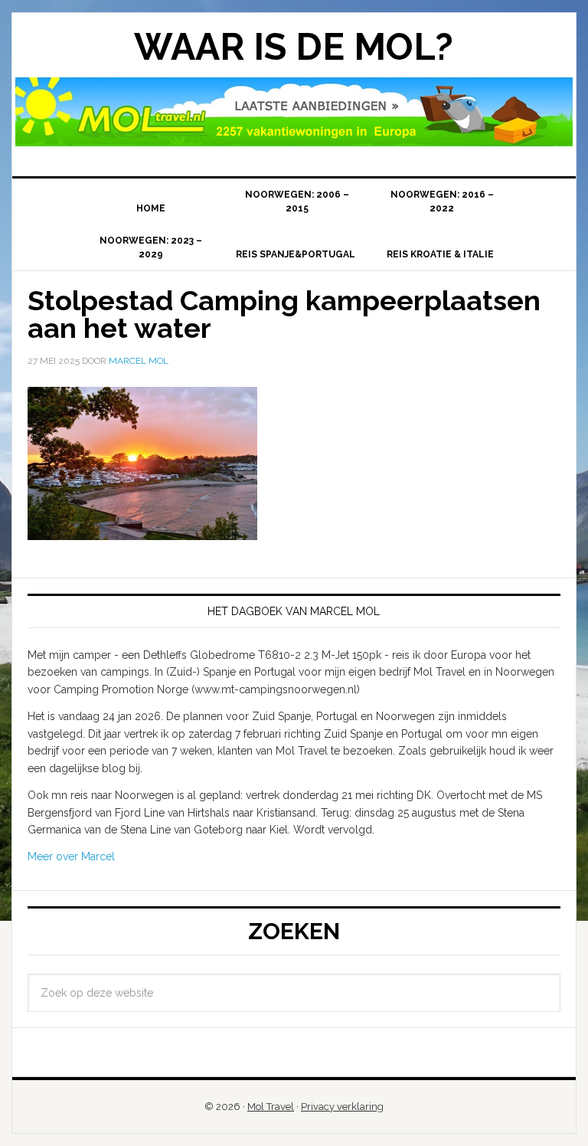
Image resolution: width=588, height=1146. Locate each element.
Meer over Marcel (71, 856)
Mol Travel (270, 1106)
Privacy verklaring (342, 1106)
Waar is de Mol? (293, 46)
